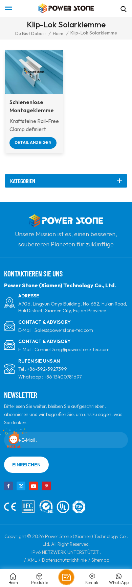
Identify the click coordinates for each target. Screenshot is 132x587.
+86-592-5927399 (47, 369)
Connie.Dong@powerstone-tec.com (72, 349)
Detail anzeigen (33, 142)
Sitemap (100, 560)
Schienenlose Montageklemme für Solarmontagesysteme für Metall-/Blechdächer (34, 106)
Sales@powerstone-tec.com (64, 330)
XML (32, 560)
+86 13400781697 (63, 377)
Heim (58, 33)
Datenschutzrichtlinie (64, 560)
